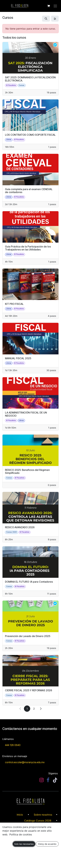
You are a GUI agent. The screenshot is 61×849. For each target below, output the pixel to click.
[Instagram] (41, 780)
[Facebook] (48, 780)
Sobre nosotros (43, 814)
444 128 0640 (12, 745)
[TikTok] (55, 780)
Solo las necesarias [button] (24, 844)
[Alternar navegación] (55, 6)
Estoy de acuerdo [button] (47, 844)
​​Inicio (20, 814)
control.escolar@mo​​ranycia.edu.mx (25, 762)
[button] (46, 19)
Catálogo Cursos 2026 (37, 820)
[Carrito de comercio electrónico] (48, 6)
